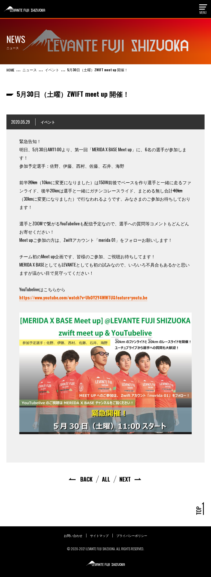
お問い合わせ (73, 535)
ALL (106, 479)
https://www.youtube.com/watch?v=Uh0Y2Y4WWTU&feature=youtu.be (83, 297)
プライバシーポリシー (131, 535)
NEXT (125, 479)
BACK (86, 479)
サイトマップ (99, 535)
